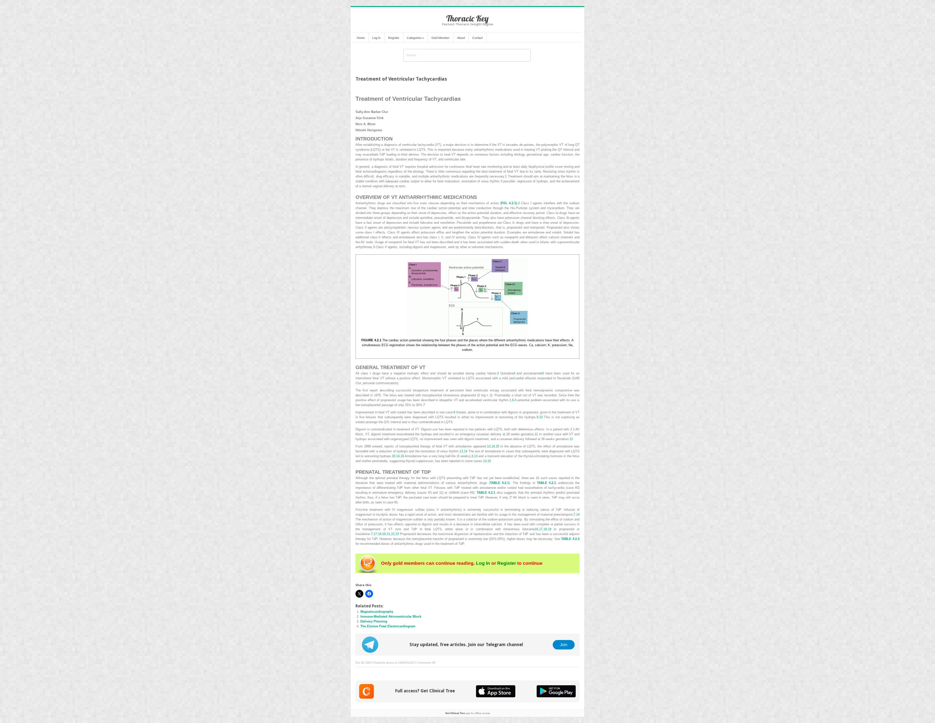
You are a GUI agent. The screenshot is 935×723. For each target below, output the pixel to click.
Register (393, 38)
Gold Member (440, 38)
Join (563, 644)
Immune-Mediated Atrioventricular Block (390, 616)
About (461, 38)
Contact (477, 38)
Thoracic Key (467, 18)
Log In (376, 38)
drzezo (390, 662)
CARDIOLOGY (407, 662)
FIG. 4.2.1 (508, 203)
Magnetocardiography (376, 611)
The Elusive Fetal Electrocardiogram (387, 626)
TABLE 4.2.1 (499, 483)
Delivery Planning (373, 621)
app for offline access (467, 713)
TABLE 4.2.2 (570, 539)
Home (361, 38)
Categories (415, 38)
